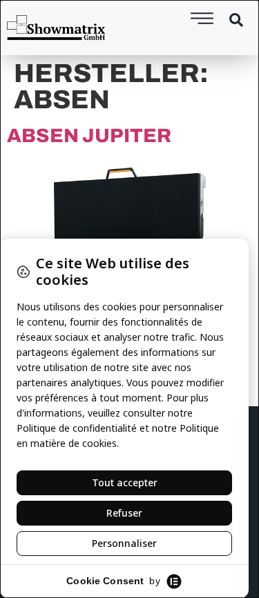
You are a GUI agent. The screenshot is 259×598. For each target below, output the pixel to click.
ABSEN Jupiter (89, 135)
